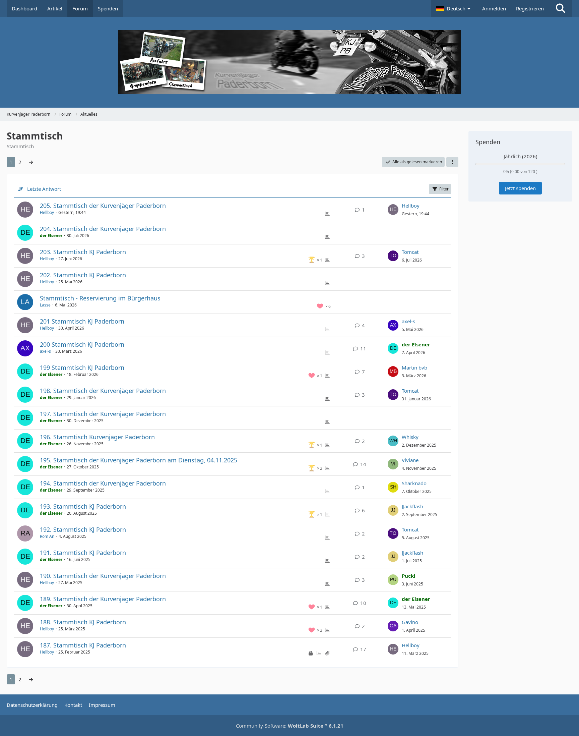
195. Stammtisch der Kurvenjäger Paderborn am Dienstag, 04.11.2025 (138, 460)
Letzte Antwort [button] (44, 188)
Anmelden (494, 8)
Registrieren (530, 8)
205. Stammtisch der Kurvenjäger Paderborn (103, 206)
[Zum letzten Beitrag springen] (393, 209)
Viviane (410, 460)
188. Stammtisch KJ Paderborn (83, 622)
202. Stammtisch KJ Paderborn (83, 275)
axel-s (408, 321)
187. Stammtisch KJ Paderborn (83, 645)
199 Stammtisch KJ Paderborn (82, 367)
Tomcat (410, 251)
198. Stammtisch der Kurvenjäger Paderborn (103, 391)
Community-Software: (289, 725)
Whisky (410, 437)
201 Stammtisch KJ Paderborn (82, 321)
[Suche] (560, 8)
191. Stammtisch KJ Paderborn (83, 553)
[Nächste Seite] (31, 162)
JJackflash (412, 506)
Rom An (47, 536)
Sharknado (414, 483)
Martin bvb (414, 367)
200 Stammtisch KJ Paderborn (82, 344)
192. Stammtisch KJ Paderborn (83, 529)
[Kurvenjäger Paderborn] (289, 62)
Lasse (45, 305)
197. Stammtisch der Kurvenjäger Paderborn (103, 414)
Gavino (410, 622)
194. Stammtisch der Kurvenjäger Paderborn (103, 483)
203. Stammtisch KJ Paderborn (83, 252)
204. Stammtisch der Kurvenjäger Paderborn (103, 229)
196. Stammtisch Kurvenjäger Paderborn (97, 437)
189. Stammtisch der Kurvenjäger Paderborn (103, 599)
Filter (444, 189)
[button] (454, 8)
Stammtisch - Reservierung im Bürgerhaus (100, 298)
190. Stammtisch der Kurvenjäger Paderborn (103, 576)
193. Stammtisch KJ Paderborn (83, 506)
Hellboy (47, 212)
